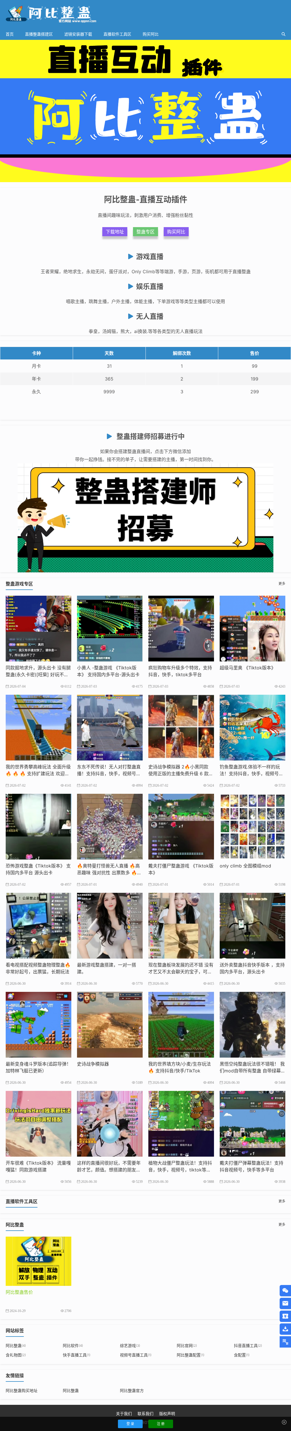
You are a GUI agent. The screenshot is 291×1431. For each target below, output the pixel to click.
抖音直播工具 (248, 1345)
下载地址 (115, 232)
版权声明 (167, 1413)
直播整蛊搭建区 (39, 34)
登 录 (130, 1424)
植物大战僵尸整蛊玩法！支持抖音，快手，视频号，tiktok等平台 (180, 1169)
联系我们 (145, 1413)
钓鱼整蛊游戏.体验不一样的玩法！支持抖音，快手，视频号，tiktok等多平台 (252, 773)
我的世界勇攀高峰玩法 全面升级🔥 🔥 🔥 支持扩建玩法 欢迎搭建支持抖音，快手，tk (38, 773)
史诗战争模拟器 (93, 1064)
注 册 (161, 1424)
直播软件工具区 (117, 34)
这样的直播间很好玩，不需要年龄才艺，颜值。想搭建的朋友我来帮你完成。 (109, 1169)
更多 (281, 583)
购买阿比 (151, 34)
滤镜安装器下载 (78, 34)
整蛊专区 (145, 232)
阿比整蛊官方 (132, 1390)
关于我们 (124, 1413)
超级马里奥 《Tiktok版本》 (248, 668)
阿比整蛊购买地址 (22, 1390)
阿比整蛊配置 (190, 1354)
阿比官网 (187, 1345)
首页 (10, 34)
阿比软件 (73, 1345)
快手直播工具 (76, 1354)
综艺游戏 (130, 1345)
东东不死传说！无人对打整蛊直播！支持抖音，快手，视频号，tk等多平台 (109, 773)
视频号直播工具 (135, 1354)
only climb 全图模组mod (245, 866)
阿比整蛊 (16, 1345)
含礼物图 (16, 1354)
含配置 (242, 1354)
